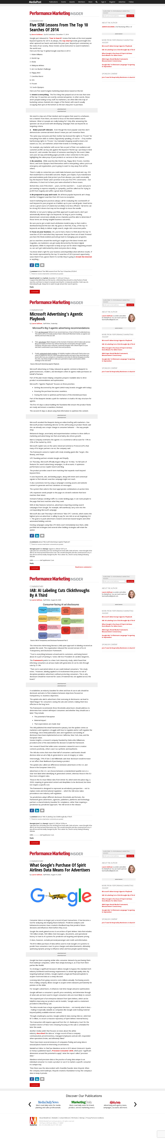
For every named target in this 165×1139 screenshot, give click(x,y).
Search (96, 2)
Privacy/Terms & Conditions (95, 1118)
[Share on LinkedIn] (37, 265)
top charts (66, 41)
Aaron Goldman (37, 34)
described (40, 1033)
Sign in (103, 2)
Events (63, 2)
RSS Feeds (74, 1118)
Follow (131, 2)
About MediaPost (44, 1118)
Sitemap (82, 1118)
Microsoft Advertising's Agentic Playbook (117, 46)
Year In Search (55, 38)
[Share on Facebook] (32, 265)
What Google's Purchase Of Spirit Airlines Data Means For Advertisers (117, 54)
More (90, 2)
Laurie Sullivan (37, 323)
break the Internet (84, 257)
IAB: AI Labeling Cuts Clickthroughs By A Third (118, 50)
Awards (72, 2)
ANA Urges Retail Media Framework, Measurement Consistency (115, 60)
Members (81, 2)
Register (112, 2)
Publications (53, 2)
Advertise (122, 2)
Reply (32, 287)
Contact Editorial (64, 1118)
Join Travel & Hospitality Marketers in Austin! (118, 77)
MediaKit (54, 1118)
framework (38, 660)
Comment (34, 292)
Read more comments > (83, 567)
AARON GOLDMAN (108, 27)
